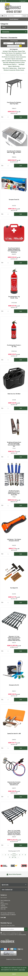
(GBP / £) (2, 1)
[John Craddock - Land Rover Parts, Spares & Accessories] (14, 6)
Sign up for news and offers (8, 925)
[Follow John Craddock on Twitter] (2, 917)
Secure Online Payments (9, 874)
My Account (23, 1)
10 (12, 857)
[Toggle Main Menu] (2, 16)
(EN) (5, 1)
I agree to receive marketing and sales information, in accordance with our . (13, 933)
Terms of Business (17, 959)
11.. (15, 857)
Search (24, 16)
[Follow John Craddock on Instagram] (3, 917)
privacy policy (22, 934)
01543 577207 (14, 11)
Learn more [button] (22, 969)
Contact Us (9, 959)
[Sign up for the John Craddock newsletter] (25, 929)
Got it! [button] (14, 974)
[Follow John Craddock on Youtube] (5, 917)
